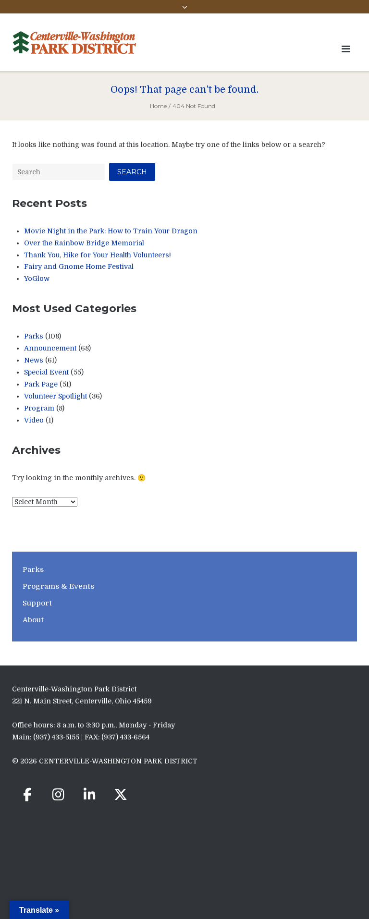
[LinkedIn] (89, 795)
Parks (33, 336)
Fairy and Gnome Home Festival (79, 266)
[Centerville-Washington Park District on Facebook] (27, 795)
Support (37, 603)
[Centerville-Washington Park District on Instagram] (59, 795)
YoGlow (36, 278)
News (33, 360)
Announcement (50, 348)
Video (34, 420)
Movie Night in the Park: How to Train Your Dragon (110, 231)
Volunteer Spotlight (55, 396)
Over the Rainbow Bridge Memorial (84, 243)
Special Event (46, 372)
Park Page (41, 384)
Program (39, 408)
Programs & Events (58, 586)
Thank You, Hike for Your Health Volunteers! (97, 255)
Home (158, 105)
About (33, 620)
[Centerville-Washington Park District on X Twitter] (121, 795)
